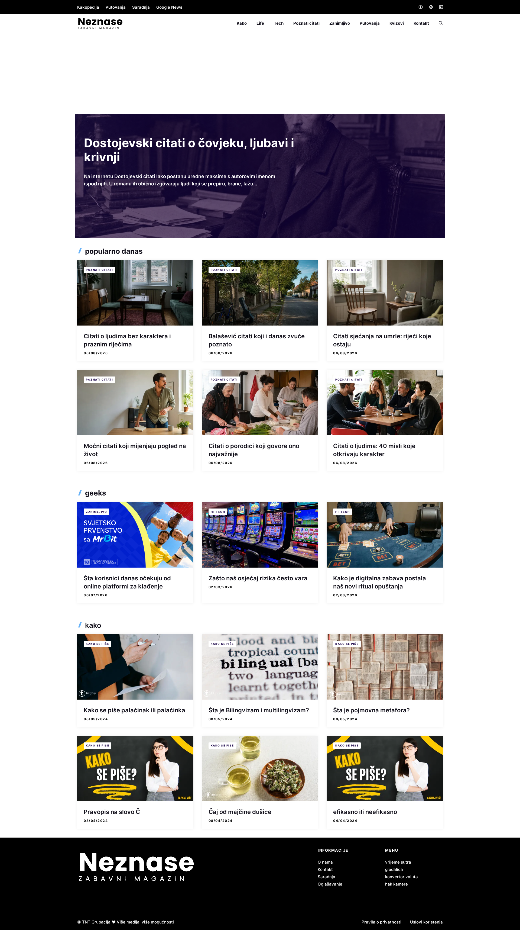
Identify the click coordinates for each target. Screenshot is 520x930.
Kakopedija (88, 7)
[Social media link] (420, 7)
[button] (438, 23)
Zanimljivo (339, 23)
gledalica (394, 869)
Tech (279, 23)
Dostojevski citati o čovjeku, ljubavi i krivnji (189, 150)
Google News (169, 7)
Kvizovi (396, 23)
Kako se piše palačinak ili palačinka (134, 710)
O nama (325, 862)
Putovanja (116, 7)
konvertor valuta (401, 876)
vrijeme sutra (398, 862)
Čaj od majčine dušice (240, 811)
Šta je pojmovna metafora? (371, 710)
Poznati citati (306, 23)
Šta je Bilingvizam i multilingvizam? (259, 710)
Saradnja (141, 7)
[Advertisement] (260, 73)
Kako (242, 23)
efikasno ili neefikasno (365, 811)
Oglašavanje (330, 884)
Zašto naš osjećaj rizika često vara (258, 578)
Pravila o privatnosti (381, 922)
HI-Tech (218, 511)
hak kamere (396, 884)
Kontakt (421, 23)
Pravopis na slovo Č (112, 811)
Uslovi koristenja (426, 922)
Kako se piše (97, 643)
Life (260, 23)
